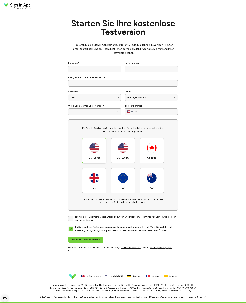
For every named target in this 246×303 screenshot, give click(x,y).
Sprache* (73, 91)
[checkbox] (70, 218)
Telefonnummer (133, 105)
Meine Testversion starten (86, 239)
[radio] (94, 150)
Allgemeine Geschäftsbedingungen (106, 216)
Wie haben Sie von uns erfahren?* (86, 105)
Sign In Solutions (90, 297)
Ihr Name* (73, 63)
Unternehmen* (133, 63)
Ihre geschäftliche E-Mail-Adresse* (87, 77)
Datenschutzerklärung (131, 247)
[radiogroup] (123, 165)
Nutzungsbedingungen (161, 247)
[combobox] (129, 111)
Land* (128, 91)
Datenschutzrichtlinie (140, 216)
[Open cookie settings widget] (4, 298)
